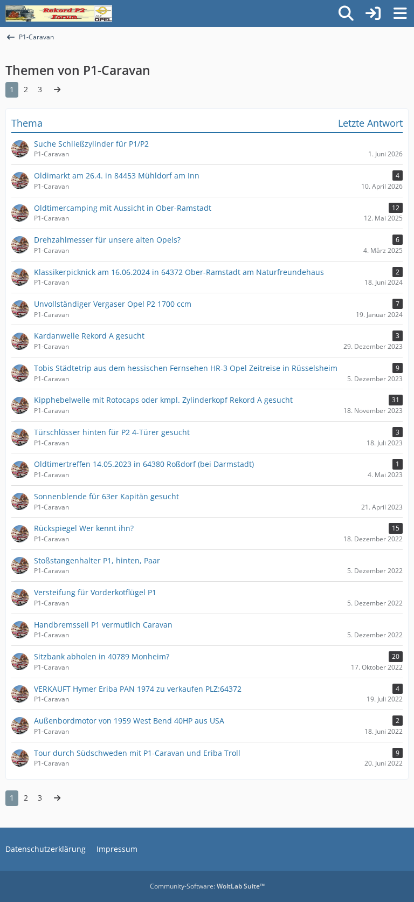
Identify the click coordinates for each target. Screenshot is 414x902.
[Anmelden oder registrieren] (373, 13)
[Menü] (400, 13)
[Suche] (346, 13)
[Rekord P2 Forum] (58, 13)
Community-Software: (207, 886)
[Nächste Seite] (57, 90)
